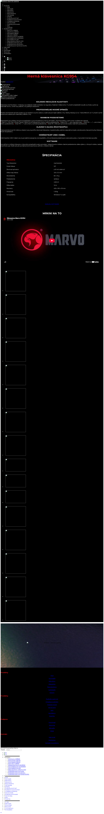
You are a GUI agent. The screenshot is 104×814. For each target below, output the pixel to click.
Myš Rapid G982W (12, 33)
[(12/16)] (15, 526)
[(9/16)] (15, 471)
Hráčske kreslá (52, 705)
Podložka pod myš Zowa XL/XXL (17, 46)
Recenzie (7, 52)
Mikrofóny (10, 10)
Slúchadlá (10, 9)
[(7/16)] (15, 431)
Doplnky (9, 27)
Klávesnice (10, 12)
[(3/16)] (15, 337)
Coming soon (9, 808)
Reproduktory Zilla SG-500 (15, 41)
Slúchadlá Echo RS (13, 39)
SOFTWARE (55, 204)
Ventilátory (52, 713)
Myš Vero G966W (12, 35)
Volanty (9, 16)
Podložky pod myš (13, 18)
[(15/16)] (15, 596)
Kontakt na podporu (52, 743)
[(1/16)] (15, 291)
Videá (52, 731)
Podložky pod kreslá (13, 24)
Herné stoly (52, 707)
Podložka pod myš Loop (14, 42)
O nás (5, 49)
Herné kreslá (11, 22)
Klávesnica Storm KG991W (15, 36)
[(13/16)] (15, 549)
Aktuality (52, 728)
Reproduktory (11, 13)
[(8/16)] (15, 455)
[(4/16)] (15, 361)
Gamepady (10, 15)
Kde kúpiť (7, 47)
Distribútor (52, 740)
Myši (8, 7)
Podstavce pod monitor (14, 19)
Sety (8, 26)
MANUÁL (48, 204)
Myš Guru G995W (12, 30)
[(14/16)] (15, 573)
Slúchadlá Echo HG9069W (15, 38)
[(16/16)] (15, 620)
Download (7, 50)
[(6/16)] (15, 408)
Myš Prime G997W (13, 32)
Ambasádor (7, 53)
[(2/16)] (15, 314)
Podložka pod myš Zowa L (15, 44)
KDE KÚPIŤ (9, 82)
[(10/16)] (15, 487)
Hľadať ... (3, 750)
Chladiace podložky (13, 21)
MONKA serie (8, 29)
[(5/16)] (15, 384)
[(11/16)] (15, 502)
